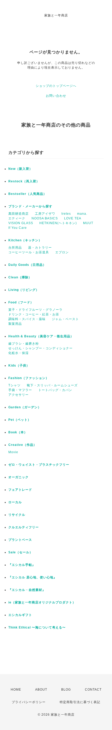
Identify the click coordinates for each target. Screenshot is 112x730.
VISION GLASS (20, 223)
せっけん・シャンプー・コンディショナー (40, 348)
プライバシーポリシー (29, 702)
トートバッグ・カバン (55, 390)
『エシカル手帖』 (21, 565)
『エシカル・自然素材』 (27, 590)
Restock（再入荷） (24, 181)
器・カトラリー (40, 247)
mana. (82, 214)
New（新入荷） (20, 169)
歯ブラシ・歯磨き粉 (23, 343)
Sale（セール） (20, 552)
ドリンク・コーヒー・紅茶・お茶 (33, 314)
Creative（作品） (22, 445)
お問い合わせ (56, 96)
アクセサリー (18, 395)
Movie (13, 452)
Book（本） (17, 432)
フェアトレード (20, 490)
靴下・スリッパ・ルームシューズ (52, 385)
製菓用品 (15, 324)
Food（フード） (21, 302)
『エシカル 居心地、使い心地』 (32, 577)
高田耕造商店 (18, 214)
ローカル (15, 502)
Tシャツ (14, 385)
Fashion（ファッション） (28, 378)
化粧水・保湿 (18, 353)
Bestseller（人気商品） (27, 194)
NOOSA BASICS (45, 218)
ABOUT (41, 689)
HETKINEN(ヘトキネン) (58, 223)
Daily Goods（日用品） (27, 265)
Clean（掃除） (20, 277)
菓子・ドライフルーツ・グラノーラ (35, 310)
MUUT (88, 223)
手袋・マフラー (20, 390)
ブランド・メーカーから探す (30, 206)
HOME (16, 689)
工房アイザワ (45, 214)
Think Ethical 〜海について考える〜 (37, 627)
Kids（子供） (19, 365)
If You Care (17, 228)
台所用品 (15, 247)
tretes (66, 214)
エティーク (16, 218)
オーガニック (18, 477)
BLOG (66, 689)
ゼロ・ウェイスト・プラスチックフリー (38, 464)
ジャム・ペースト (65, 319)
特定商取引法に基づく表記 (80, 702)
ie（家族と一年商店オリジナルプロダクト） (42, 602)
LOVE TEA (72, 218)
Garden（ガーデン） (24, 407)
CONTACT (93, 689)
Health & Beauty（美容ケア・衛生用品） (41, 336)
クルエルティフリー (23, 527)
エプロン (62, 252)
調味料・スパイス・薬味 (27, 319)
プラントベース (20, 540)
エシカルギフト (20, 615)
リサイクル (16, 515)
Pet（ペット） (19, 420)
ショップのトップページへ (56, 86)
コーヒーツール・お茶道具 (28, 252)
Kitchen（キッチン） (25, 240)
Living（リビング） (23, 290)
